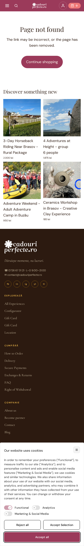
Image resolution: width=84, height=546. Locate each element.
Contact (9, 425)
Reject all (22, 525)
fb (8, 284)
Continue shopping (42, 61)
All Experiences (14, 304)
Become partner (14, 418)
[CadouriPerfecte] (39, 6)
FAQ (7, 382)
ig (26, 284)
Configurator (12, 311)
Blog (7, 432)
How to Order (13, 353)
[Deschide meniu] (7, 6)
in (17, 284)
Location (10, 333)
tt (44, 284)
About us (10, 410)
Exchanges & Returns (18, 375)
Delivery (9, 361)
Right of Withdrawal (17, 390)
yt (35, 284)
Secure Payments (15, 368)
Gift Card (10, 318)
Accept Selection (61, 525)
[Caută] (16, 6)
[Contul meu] (63, 6)
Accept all (42, 537)
